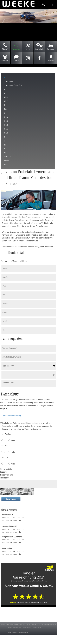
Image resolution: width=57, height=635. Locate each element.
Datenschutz (37, 628)
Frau (14, 261)
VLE (5, 153)
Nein (12, 441)
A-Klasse (9, 81)
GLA (6, 117)
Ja (4, 441)
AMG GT (7, 157)
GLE (6, 129)
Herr (5, 261)
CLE (5, 101)
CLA (6, 97)
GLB (6, 121)
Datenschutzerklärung (11, 416)
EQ (5, 109)
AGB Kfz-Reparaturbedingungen (18, 632)
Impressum (27, 628)
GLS (6, 133)
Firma (23, 261)
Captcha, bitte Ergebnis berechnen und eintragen (6, 473)
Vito (5, 165)
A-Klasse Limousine (14, 85)
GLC (6, 125)
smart (6, 161)
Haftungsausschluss (14, 628)
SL (5, 145)
